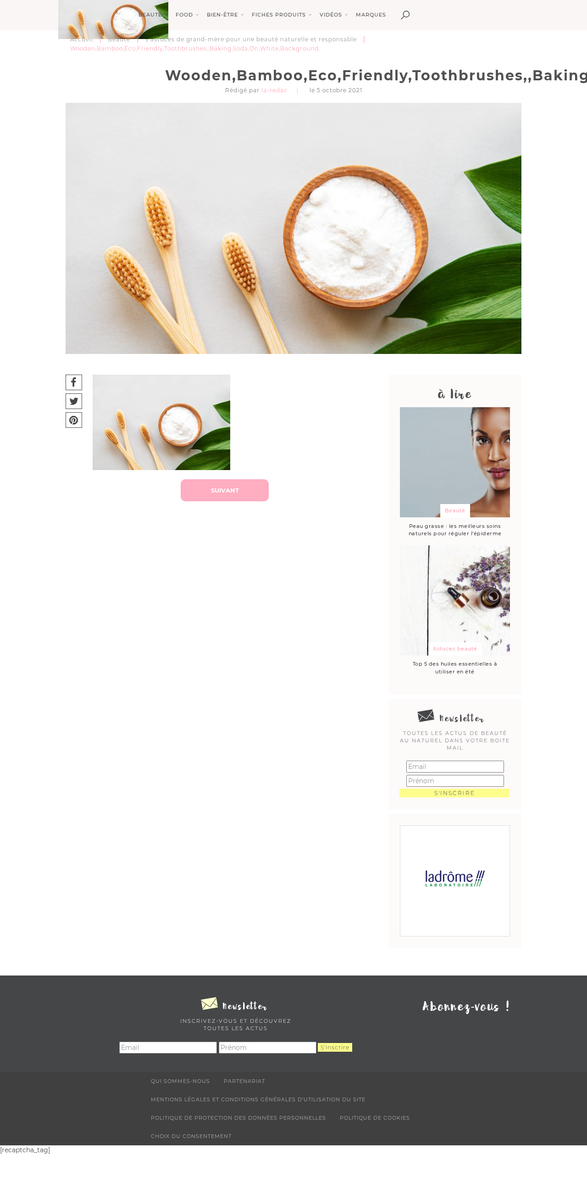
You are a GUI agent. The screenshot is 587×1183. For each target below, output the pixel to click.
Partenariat (244, 1081)
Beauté (119, 39)
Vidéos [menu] (331, 14)
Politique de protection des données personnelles (238, 1118)
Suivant (225, 490)
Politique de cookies (375, 1118)
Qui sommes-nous (180, 1081)
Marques (371, 14)
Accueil (81, 39)
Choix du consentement (191, 1136)
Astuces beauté (455, 648)
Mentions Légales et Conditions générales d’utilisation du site (258, 1099)
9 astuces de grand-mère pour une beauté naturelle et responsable (251, 39)
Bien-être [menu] (222, 14)
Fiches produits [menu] (279, 14)
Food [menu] (184, 14)
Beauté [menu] (150, 14)
